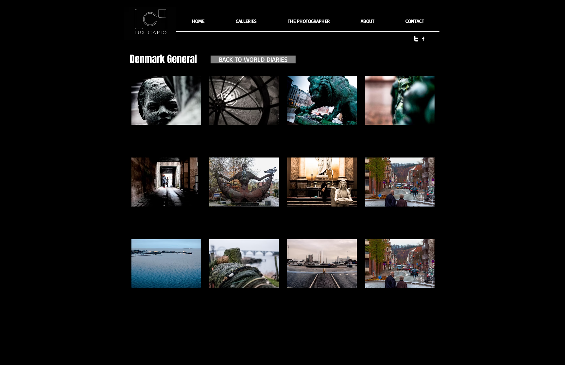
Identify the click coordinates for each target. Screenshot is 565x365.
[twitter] (416, 38)
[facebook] (423, 38)
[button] (246, 23)
